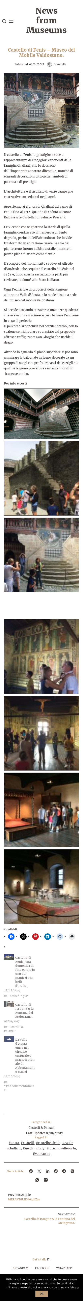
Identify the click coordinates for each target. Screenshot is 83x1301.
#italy (39, 1148)
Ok (41, 1293)
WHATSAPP (64, 1268)
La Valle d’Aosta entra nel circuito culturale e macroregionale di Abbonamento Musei (25, 1056)
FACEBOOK (42, 1268)
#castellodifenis (48, 1143)
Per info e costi (15, 383)
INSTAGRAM (19, 1268)
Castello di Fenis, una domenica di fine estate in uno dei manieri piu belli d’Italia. (25, 972)
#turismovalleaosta (61, 1148)
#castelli (27, 1143)
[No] (78, 1288)
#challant (13, 1148)
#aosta (14, 1143)
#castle (67, 1143)
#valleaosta (41, 1154)
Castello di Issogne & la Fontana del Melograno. (24, 1011)
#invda (28, 1148)
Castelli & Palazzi (42, 1128)
